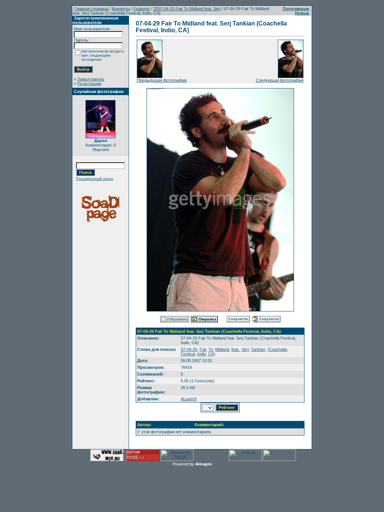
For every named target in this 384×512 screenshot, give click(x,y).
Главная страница (91, 8)
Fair (203, 349)
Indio (201, 354)
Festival (188, 354)
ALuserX (188, 399)
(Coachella (277, 349)
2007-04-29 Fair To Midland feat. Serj (186, 8)
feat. (235, 349)
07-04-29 (189, 349)
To (210, 349)
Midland (222, 349)
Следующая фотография (279, 80)
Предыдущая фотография (162, 80)
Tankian (258, 349)
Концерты (121, 8)
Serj (245, 349)
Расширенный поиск (94, 179)
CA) (211, 354)
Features (142, 8)
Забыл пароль (90, 79)
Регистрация (89, 83)
